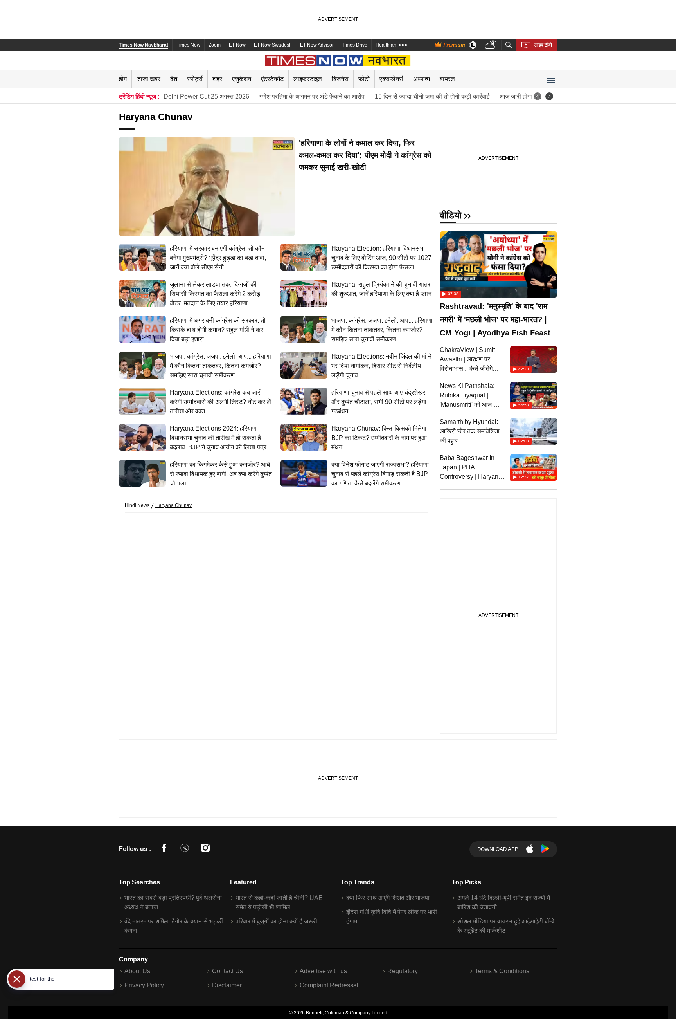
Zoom (215, 45)
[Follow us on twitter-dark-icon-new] (184, 849)
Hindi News (137, 505)
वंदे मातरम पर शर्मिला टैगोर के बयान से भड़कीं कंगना (173, 926)
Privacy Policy (144, 985)
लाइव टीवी (543, 45)
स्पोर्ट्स (195, 79)
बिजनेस (340, 79)
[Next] (549, 96)
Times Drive (354, 45)
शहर (217, 79)
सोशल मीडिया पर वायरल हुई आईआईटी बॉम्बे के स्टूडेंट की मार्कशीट (505, 926)
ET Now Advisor (317, 45)
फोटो (364, 79)
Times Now (188, 45)
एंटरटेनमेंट (272, 79)
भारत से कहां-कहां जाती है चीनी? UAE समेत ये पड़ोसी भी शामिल (279, 903)
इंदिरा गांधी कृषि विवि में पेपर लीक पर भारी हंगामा (391, 917)
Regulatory (402, 971)
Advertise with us (323, 971)
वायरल (447, 79)
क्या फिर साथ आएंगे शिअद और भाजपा (388, 898)
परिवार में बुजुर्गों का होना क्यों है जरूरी (276, 921)
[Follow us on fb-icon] (164, 849)
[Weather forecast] (491, 45)
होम (123, 79)
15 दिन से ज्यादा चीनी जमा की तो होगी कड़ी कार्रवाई (432, 96)
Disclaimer (227, 985)
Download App (497, 849)
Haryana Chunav (173, 505)
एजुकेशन (241, 79)
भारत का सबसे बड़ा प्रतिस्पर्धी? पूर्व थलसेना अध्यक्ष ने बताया (173, 903)
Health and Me (391, 45)
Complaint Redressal (329, 985)
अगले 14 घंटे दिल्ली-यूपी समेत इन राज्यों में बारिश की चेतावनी (503, 903)
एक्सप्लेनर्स (391, 79)
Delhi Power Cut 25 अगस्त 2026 (206, 96)
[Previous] (537, 96)
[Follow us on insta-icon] (205, 849)
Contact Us (227, 971)
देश (173, 79)
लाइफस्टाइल (307, 79)
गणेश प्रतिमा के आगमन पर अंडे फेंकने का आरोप (312, 96)
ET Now (237, 45)
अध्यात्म (421, 79)
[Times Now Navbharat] (338, 60)
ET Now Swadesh (273, 45)
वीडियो (450, 215)
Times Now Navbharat (143, 45)
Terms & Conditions (502, 971)
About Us (137, 971)
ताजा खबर (148, 79)
